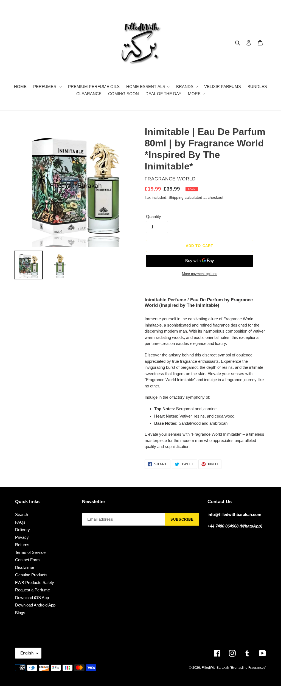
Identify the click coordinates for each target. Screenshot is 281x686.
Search (21, 514)
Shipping (176, 197)
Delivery (22, 529)
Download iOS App (32, 597)
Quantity (153, 216)
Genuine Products (31, 574)
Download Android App (35, 605)
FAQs (20, 522)
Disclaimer (24, 567)
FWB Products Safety (34, 582)
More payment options (199, 274)
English (26, 653)
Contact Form (27, 559)
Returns (22, 544)
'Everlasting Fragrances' (248, 668)
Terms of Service (30, 552)
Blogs (20, 612)
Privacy (22, 537)
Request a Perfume (32, 590)
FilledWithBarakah (215, 668)
